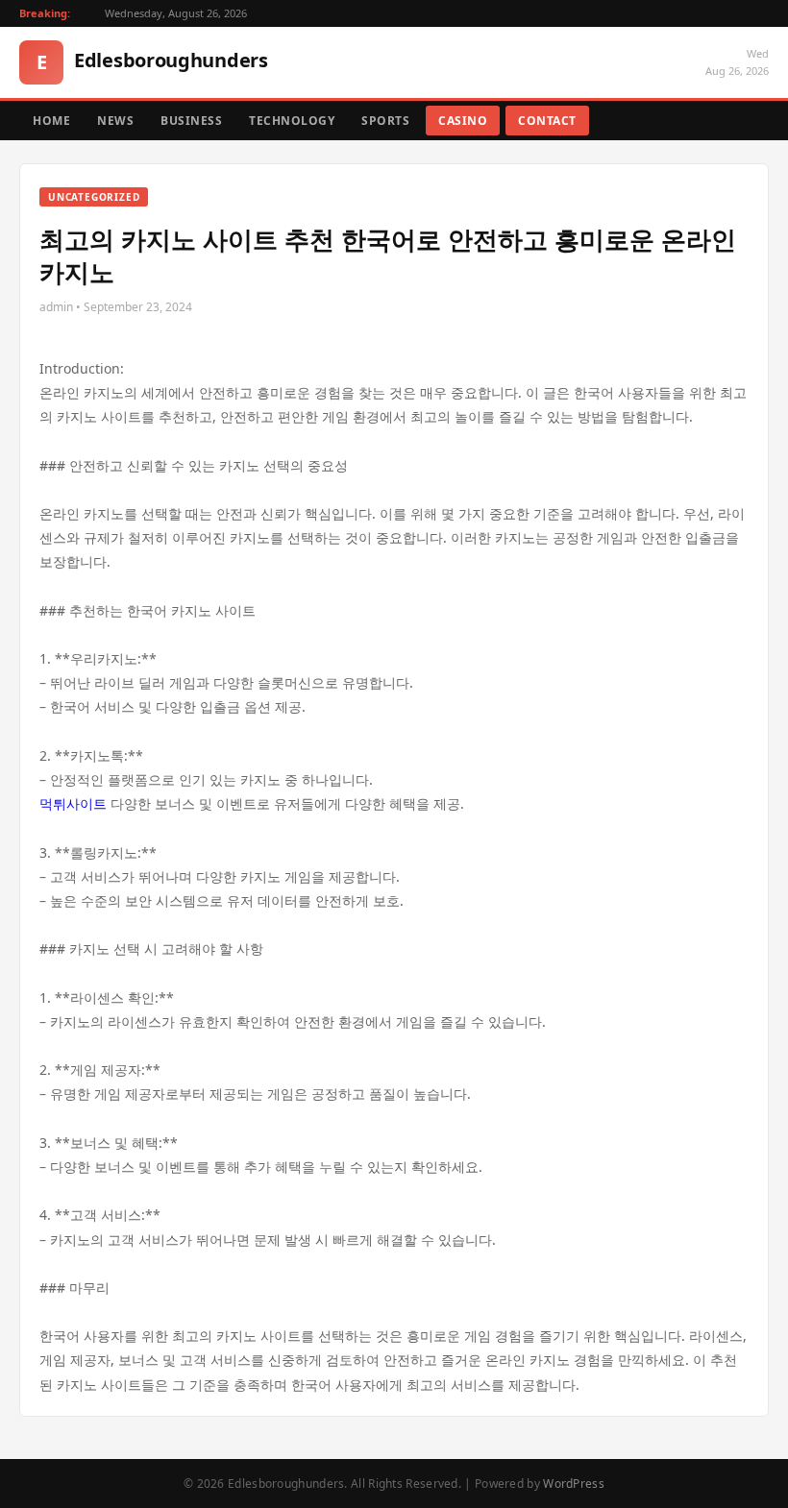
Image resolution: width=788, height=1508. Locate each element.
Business (191, 120)
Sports (385, 120)
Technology (291, 120)
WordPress (573, 1483)
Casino (462, 120)
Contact (547, 120)
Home (51, 120)
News (115, 120)
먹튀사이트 (73, 803)
